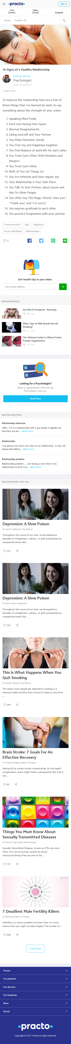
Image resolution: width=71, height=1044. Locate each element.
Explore (19, 20)
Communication (12, 224)
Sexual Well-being (13, 231)
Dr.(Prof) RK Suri (21, 76)
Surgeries (59, 13)
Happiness (38, 224)
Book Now (35, 398)
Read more (27, 431)
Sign (27, 224)
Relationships (32, 231)
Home (7, 20)
